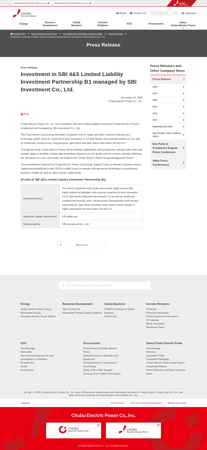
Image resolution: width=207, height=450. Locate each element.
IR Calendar (152, 320)
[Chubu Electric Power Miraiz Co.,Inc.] (73, 3)
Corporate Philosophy (157, 359)
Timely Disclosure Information (162, 316)
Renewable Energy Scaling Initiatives (82, 312)
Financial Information (157, 312)
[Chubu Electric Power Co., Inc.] (103, 416)
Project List (110, 316)
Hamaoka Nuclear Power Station (38, 316)
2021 (155, 120)
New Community (71, 309)
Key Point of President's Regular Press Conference (165, 148)
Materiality (26, 352)
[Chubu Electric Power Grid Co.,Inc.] (32, 3)
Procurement (156, 23)
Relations (103, 24)
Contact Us (139, 13)
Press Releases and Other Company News (83, 34)
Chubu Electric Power (183, 24)
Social (24, 366)
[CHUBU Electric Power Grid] (73, 430)
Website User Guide (177, 403)
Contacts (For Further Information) (102, 373)
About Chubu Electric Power (44, 34)
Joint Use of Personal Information (146, 403)
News (123, 13)
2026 (155, 87)
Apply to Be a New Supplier (98, 370)
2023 (155, 107)
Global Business (114, 304)
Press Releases (115, 34)
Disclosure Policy (155, 327)
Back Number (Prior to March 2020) (167, 135)
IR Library (151, 309)
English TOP (19, 34)
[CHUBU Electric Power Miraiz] (133, 429)
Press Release (162, 79)
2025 (155, 93)
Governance (27, 370)
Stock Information (155, 323)
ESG (129, 23)
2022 (155, 113)
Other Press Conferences (161, 162)
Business (76, 24)
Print (26, 114)
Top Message (28, 348)
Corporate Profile (155, 355)
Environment (27, 362)
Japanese (191, 13)
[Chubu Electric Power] (24, 13)
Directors (151, 352)
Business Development (77, 304)
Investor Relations (157, 304)
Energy (24, 23)
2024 (155, 100)
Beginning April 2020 (163, 126)
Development (50, 24)
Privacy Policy (117, 403)
